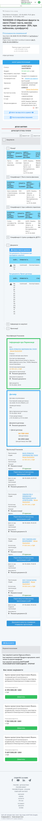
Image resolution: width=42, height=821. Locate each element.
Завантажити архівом (21, 250)
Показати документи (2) (19, 572)
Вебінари (21, 805)
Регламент (21, 803)
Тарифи (21, 808)
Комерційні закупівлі (21, 791)
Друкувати (9, 643)
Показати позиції (16, 466)
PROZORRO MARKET (21, 787)
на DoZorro (6, 38)
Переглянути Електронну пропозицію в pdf (24, 473)
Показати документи (19, 373)
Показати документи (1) (19, 487)
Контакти (21, 798)
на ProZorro (34, 36)
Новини (21, 796)
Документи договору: (16, 423)
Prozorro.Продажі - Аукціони (21, 789)
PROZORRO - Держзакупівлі (21, 785)
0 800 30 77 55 (25, 1)
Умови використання (17, 817)
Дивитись (21, 697)
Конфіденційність (6, 817)
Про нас (21, 801)
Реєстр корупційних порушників (22, 117)
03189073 (24, 87)
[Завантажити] (11, 266)
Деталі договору (16, 430)
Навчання (21, 794)
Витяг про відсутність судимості (21, 112)
